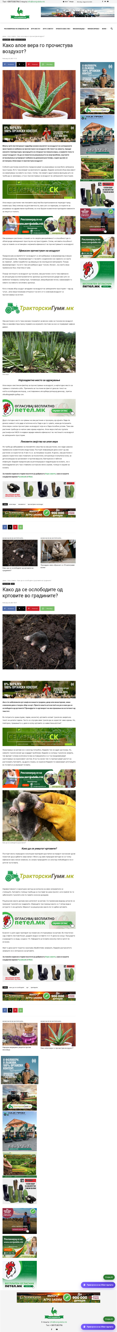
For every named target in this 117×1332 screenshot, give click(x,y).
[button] (111, 29)
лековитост (21, 504)
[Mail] (105, 1)
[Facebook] (102, 1)
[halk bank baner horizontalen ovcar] (39, 133)
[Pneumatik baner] (39, 308)
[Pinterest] (15, 527)
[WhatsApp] (20, 527)
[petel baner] (39, 408)
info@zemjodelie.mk (36, 1)
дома (4, 36)
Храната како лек (20, 39)
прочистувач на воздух (35, 504)
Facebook (22, 477)
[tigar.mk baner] (39, 490)
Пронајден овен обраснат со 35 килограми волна (57, 566)
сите (13, 39)
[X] (10, 527)
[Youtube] (107, 1)
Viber (30, 477)
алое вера (12, 504)
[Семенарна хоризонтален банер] (39, 189)
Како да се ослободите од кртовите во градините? (18, 569)
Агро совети (12, 36)
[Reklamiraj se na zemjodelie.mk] (39, 225)
